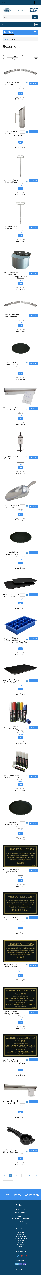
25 (4, 1179)
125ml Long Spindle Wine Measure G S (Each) (13, 459)
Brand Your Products (20, 1238)
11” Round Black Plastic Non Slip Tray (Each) (15, 365)
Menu (4, 2)
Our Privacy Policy (20, 1236)
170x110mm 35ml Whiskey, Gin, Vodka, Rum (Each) (14, 1061)
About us (20, 1242)
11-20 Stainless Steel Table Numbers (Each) (13, 317)
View (20, 93)
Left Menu (8, 32)
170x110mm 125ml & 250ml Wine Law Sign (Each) (14, 919)
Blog (20, 1246)
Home (6, 39)
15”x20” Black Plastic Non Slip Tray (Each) (11, 681)
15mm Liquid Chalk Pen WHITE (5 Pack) (11, 777)
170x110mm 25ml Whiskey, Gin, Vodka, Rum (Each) (14, 1014)
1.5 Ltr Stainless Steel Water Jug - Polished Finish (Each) (16, 133)
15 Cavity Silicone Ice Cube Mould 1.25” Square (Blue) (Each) (16, 640)
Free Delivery (20, 1240)
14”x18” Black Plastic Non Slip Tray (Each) (11, 595)
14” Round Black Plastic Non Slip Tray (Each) (15, 554)
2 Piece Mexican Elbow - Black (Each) (11, 1151)
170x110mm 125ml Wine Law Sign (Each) (13, 966)
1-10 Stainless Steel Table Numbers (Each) (13, 84)
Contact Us (20, 1244)
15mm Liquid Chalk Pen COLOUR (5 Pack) (13, 729)
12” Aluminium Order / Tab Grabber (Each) (13, 410)
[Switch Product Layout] (36, 59)
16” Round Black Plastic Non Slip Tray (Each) (15, 824)
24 (36, 1175)
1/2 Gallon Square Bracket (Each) (11, 228)
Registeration (20, 1234)
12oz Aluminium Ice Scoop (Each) (11, 506)
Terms (20, 1248)
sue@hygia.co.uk (21, 1212)
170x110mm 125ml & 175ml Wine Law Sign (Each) (14, 872)
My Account (20, 1232)
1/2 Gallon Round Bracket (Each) (11, 181)
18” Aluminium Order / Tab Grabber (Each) (13, 1103)
